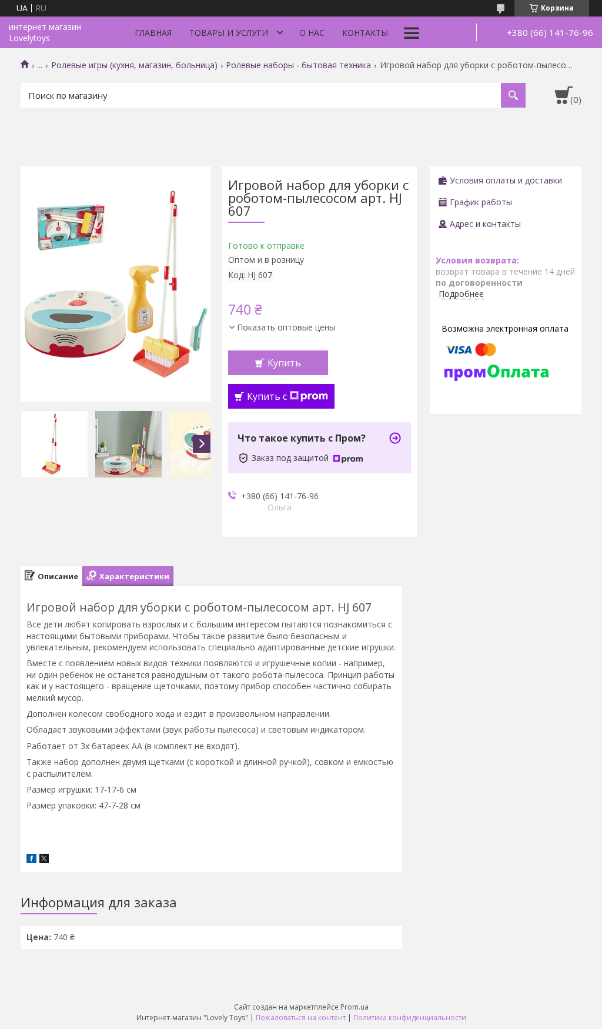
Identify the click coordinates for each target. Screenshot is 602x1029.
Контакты (365, 32)
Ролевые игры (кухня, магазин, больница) (134, 65)
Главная (153, 32)
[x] (44, 860)
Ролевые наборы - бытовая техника (298, 65)
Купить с (267, 396)
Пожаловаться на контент (301, 1018)
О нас (312, 32)
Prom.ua (354, 1007)
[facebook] (31, 860)
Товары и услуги (228, 32)
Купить (284, 362)
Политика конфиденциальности (409, 1018)
